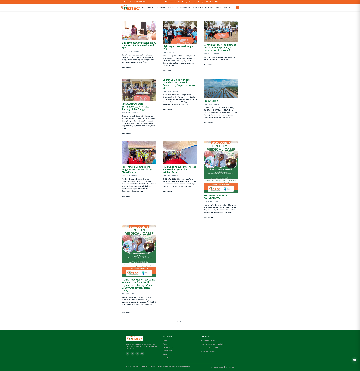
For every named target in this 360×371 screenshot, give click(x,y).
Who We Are (150, 7)
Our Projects (172, 7)
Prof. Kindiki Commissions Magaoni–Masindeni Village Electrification (137, 169)
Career (165, 354)
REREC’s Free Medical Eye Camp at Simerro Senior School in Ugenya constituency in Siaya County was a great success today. (138, 285)
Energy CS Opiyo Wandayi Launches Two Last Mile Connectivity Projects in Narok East (179, 83)
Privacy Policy (230, 367)
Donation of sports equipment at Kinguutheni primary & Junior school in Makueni (220, 47)
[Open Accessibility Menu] (354, 360)
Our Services (161, 7)
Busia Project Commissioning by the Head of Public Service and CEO (139, 45)
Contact (225, 7)
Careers (218, 7)
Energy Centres (168, 347)
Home (143, 7)
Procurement (209, 7)
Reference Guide (171, 2)
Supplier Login (199, 2)
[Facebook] (127, 354)
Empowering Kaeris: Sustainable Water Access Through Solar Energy (135, 107)
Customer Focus (185, 7)
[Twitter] (132, 354)
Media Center (197, 7)
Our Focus (166, 357)
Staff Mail (210, 2)
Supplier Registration (185, 2)
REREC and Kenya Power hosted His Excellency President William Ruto (179, 169)
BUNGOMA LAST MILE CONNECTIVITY (215, 197)
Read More (126, 67)
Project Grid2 (211, 101)
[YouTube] (142, 354)
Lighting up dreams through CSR (178, 48)
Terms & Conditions (217, 367)
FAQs (217, 2)
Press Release (167, 351)
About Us (166, 344)
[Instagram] (137, 354)
